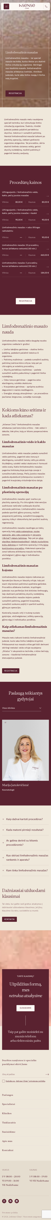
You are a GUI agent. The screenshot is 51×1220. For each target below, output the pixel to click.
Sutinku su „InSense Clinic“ (17, 1081)
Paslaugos (7, 1095)
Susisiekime (25, 1008)
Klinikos (7, 1113)
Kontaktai (9, 919)
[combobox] (21, 708)
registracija (15, 93)
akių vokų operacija (20, 535)
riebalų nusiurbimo (39, 542)
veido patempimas (24, 531)
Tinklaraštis (9, 1122)
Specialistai (8, 1104)
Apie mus (7, 1141)
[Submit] (47, 1074)
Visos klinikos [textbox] (8, 708)
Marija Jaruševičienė (15, 785)
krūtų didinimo (9, 545)
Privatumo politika (10, 1213)
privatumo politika (37, 1081)
